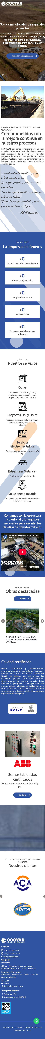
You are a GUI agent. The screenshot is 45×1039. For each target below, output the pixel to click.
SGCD (6, 981)
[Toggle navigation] (40, 3)
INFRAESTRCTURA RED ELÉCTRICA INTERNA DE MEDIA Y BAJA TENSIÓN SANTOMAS (21, 639)
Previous (2, 621)
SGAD (6, 984)
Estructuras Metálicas (22, 471)
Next (42, 621)
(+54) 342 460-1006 (11, 954)
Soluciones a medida (22, 494)
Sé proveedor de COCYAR (15, 997)
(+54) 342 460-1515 (11, 951)
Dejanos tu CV (10, 994)
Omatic (19, 1028)
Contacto (22, 795)
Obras (22, 387)
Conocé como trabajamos (25, 51)
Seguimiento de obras (13, 986)
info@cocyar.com (11, 957)
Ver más (23, 599)
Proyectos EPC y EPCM (22, 415)
